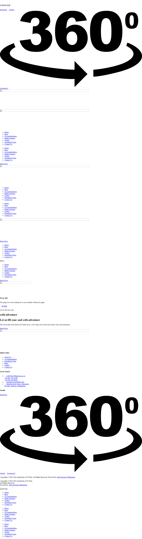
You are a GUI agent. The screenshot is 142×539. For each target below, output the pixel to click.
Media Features (9, 138)
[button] (71, 261)
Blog (6, 134)
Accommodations (10, 136)
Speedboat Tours (10, 142)
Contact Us (8, 144)
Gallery (7, 140)
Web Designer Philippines (66, 477)
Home (6, 132)
